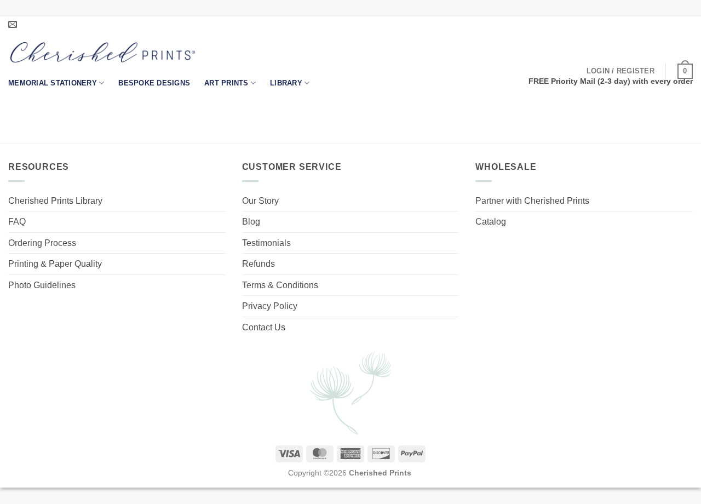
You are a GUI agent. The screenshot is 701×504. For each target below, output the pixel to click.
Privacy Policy (269, 306)
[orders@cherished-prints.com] (14, 24)
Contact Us (263, 327)
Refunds (258, 263)
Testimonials (266, 243)
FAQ (17, 221)
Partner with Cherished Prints (532, 200)
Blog (251, 221)
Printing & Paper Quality (55, 263)
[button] (620, 71)
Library (286, 83)
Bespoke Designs (154, 83)
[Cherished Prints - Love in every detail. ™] (102, 52)
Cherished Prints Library (55, 200)
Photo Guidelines (42, 285)
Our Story (260, 200)
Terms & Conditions (280, 285)
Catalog (490, 221)
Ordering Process (42, 243)
